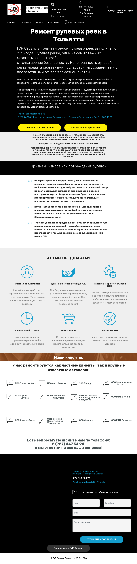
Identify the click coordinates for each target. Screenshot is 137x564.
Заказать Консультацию (86, 127)
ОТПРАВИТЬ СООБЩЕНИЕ (102, 539)
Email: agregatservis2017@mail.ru (89, 482)
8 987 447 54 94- (26, 117)
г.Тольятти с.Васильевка (85, 471)
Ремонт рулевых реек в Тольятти (37, 9)
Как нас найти (80, 467)
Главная (11, 22)
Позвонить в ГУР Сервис (39, 127)
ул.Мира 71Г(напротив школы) (88, 473)
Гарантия (26, 22)
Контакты (53, 22)
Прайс (39, 22)
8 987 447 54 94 (76, 22)
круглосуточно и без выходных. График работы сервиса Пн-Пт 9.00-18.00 (73, 117)
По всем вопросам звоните (31, 113)
